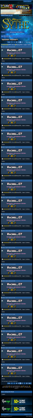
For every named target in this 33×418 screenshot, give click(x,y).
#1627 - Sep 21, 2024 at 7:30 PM (8, 147)
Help (30, 414)
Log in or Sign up (27, 1)
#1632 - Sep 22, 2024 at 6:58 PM (8, 230)
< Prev (9, 42)
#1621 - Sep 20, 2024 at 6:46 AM (8, 46)
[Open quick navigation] (31, 32)
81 (18, 42)
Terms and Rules (29, 416)
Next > (30, 42)
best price (7, 36)
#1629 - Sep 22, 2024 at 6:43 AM (8, 180)
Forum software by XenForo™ (6, 416)
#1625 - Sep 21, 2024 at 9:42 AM (8, 113)
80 (16, 42)
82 (20, 42)
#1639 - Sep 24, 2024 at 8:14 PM (8, 347)
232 (27, 42)
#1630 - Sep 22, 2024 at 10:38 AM (8, 197)
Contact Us (26, 414)
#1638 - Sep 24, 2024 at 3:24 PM (8, 331)
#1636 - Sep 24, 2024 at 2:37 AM (8, 297)
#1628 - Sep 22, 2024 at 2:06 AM (8, 163)
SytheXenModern (5, 414)
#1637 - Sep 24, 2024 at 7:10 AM (8, 314)
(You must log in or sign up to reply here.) (10, 381)
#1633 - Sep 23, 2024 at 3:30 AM (8, 247)
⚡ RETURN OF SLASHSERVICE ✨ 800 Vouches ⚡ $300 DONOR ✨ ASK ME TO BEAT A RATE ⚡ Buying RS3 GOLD (16, 387)
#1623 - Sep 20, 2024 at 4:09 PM (8, 80)
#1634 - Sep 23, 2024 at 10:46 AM (8, 264)
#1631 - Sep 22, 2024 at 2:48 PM (8, 214)
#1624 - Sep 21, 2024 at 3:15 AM (8, 97)
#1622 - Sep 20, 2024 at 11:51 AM (8, 63)
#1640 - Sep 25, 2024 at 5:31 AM (8, 364)
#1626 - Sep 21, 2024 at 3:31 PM (8, 130)
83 (22, 42)
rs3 (11, 36)
